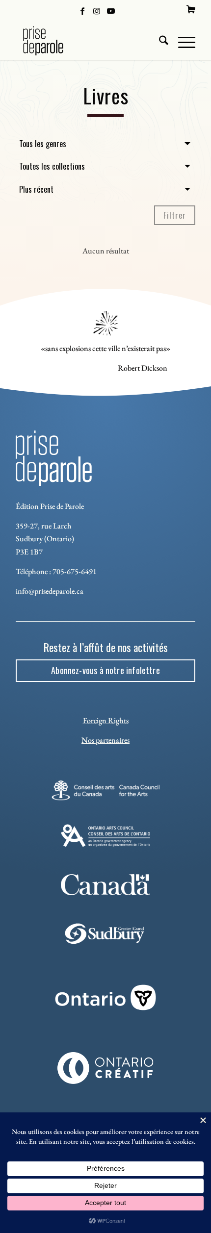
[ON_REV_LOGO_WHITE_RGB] (105, 997)
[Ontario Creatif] (105, 1068)
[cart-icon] (190, 9)
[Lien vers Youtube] (111, 10)
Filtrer (174, 215)
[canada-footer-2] (106, 884)
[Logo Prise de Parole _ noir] (87, 40)
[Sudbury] (106, 934)
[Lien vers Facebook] (82, 10)
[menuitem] (190, 9)
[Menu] (181, 40)
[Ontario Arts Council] (106, 836)
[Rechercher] (158, 40)
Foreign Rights (106, 720)
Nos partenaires (105, 740)
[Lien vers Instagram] (97, 10)
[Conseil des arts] (105, 790)
